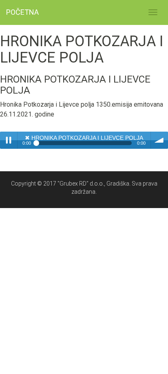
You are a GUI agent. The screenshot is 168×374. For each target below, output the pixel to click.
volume (159, 140)
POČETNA (22, 12)
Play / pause (8, 140)
